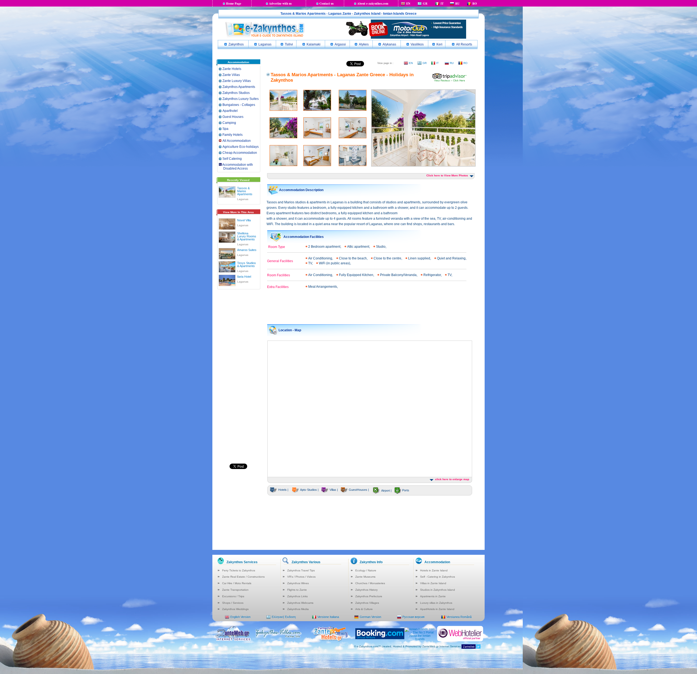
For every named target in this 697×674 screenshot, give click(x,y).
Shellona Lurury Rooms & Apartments (246, 236)
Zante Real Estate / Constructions (243, 576)
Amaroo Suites (246, 250)
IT (442, 3)
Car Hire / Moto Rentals (236, 583)
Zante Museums (365, 576)
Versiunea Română (459, 616)
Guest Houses (232, 117)
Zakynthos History (366, 589)
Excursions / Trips (233, 596)
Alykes (364, 44)
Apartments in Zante (433, 596)
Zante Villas (231, 75)
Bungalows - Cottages (238, 105)
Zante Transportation (235, 589)
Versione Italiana (328, 616)
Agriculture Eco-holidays (240, 147)
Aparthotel (230, 111)
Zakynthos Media (298, 609)
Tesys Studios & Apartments (246, 264)
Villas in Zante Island (433, 583)
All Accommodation (236, 141)
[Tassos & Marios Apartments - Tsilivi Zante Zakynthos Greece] (449, 80)
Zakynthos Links (297, 596)
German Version (370, 616)
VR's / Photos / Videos (301, 576)
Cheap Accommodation (239, 153)
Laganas (264, 44)
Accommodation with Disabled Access (235, 166)
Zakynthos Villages (367, 602)
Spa (225, 129)
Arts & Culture (364, 609)
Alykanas (389, 44)
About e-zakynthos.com (372, 3)
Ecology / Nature (365, 570)
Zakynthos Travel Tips (301, 570)
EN (408, 3)
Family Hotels (232, 135)
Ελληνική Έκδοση (284, 616)
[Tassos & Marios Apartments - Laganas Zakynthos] (227, 190)
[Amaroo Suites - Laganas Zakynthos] (227, 252)
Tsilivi (289, 44)
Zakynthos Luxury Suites (240, 99)
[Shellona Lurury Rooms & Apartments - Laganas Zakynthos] (227, 236)
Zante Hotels (231, 69)
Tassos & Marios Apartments (244, 191)
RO (474, 3)
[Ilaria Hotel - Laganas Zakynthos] (227, 279)
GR (425, 3)
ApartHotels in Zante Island (437, 609)
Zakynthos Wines (298, 583)
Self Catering (232, 159)
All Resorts (464, 44)
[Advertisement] (238, 376)
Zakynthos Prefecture (368, 596)
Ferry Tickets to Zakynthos (238, 570)
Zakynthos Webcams (300, 602)
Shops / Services (232, 602)
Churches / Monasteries (370, 583)
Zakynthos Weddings (235, 609)
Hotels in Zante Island (434, 570)
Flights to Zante (297, 589)
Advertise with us (280, 3)
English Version (240, 616)
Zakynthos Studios (236, 93)
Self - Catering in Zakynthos (437, 576)
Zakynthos (236, 44)
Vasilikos (417, 44)
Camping (229, 123)
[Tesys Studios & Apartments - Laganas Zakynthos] (227, 265)
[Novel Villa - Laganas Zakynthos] (227, 223)
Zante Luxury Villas (236, 81)
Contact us (326, 3)
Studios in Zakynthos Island (437, 589)
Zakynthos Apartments (238, 87)
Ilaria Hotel (244, 276)
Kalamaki (313, 44)
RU (457, 3)
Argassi (340, 44)
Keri (439, 44)
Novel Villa (244, 220)
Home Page (233, 3)
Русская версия (413, 616)
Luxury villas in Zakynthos (436, 602)
